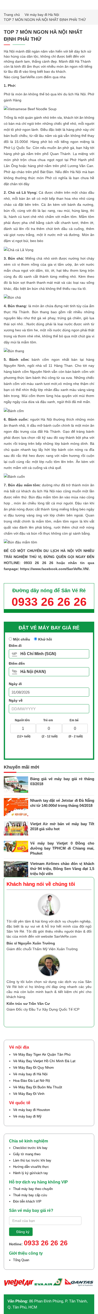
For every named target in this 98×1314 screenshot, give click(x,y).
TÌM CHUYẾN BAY (51, 749)
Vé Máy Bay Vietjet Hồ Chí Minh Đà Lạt (44, 1061)
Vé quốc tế (19, 1102)
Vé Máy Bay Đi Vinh (28, 1094)
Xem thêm (78, 1018)
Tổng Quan (21, 1260)
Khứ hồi (44, 639)
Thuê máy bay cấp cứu (30, 1195)
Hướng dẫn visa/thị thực (31, 1167)
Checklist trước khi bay (30, 1148)
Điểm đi (15, 646)
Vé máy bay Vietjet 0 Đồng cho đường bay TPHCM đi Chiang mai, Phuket (62, 848)
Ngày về (16, 700)
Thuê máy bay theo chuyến (33, 1189)
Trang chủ (12, 15)
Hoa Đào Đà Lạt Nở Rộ (31, 1081)
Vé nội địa (19, 1047)
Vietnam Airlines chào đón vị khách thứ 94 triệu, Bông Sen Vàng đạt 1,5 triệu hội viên (62, 868)
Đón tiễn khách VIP (27, 1201)
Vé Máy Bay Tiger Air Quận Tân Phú (42, 1054)
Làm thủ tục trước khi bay (32, 1160)
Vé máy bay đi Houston (31, 1110)
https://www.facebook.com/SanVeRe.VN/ (54, 569)
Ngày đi (15, 684)
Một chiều (21, 639)
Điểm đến (17, 663)
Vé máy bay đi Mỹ (27, 1116)
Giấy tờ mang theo (26, 1154)
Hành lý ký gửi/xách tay (30, 1173)
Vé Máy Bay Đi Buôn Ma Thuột (37, 1087)
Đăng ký (22, 1232)
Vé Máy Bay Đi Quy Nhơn (33, 1067)
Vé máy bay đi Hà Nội (42, 15)
